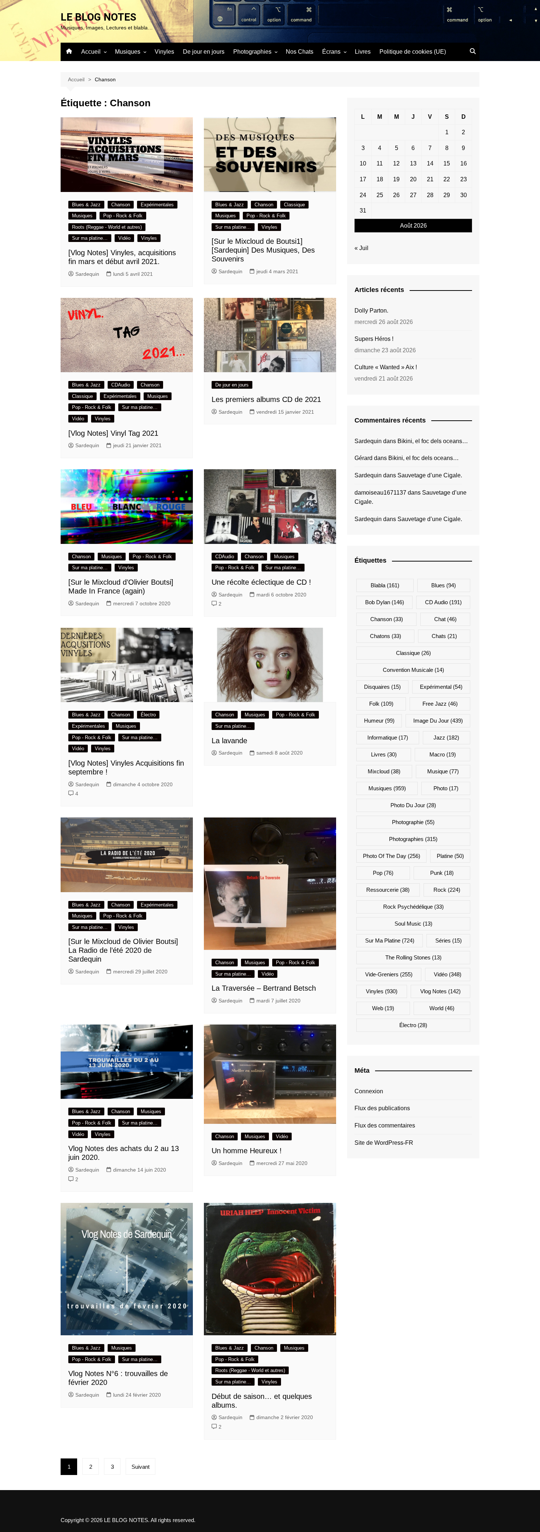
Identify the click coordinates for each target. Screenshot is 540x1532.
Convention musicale (413, 670)
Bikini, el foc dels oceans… (432, 441)
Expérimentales (157, 204)
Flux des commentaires (384, 1125)
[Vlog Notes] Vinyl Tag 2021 (113, 433)
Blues (443, 585)
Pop (383, 873)
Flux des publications (382, 1108)
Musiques (127, 52)
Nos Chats (299, 52)
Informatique (387, 737)
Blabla (385, 585)
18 (380, 179)
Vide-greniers (389, 974)
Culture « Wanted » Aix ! (385, 367)
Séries (448, 940)
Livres (363, 52)
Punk (442, 873)
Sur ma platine (389, 940)
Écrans (331, 52)
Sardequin (87, 274)
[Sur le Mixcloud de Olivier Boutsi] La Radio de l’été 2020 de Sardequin (123, 950)
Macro (442, 754)
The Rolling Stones (413, 957)
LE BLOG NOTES (98, 17)
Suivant (141, 1467)
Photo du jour (413, 805)
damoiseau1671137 (380, 492)
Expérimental (441, 687)
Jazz (446, 737)
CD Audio (443, 602)
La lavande (229, 741)
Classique (294, 204)
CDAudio (120, 385)
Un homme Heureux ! (247, 1151)
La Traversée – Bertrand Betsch (264, 988)
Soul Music (413, 923)
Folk (381, 704)
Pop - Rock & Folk (123, 215)
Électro (148, 714)
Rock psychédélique (413, 907)
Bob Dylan (384, 602)
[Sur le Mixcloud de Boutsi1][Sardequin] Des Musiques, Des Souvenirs (263, 250)
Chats (444, 636)
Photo (445, 788)
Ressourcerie (388, 890)
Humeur (379, 720)
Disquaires (382, 687)
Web (383, 1008)
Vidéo (124, 238)
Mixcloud (384, 771)
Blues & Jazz (86, 204)
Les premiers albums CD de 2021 (266, 399)
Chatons (385, 636)
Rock (446, 890)
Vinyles (164, 52)
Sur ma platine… (90, 238)
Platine (450, 856)
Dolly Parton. (371, 310)
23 (463, 179)
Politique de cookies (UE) (412, 52)
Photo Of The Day (391, 856)
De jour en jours (203, 52)
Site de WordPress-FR (383, 1143)
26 (396, 195)
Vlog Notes (440, 991)
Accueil (91, 52)
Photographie (413, 822)
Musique (443, 771)
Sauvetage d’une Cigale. (429, 475)
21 (430, 179)
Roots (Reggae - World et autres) (107, 227)
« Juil (361, 248)
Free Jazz (440, 704)
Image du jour (438, 720)
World (441, 1008)
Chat (445, 619)
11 (380, 163)
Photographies (252, 52)
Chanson (120, 204)
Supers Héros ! (373, 339)
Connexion (368, 1091)
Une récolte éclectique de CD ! (261, 582)
